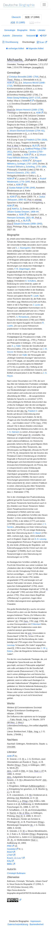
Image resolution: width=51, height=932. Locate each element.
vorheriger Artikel (16, 48)
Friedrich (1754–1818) (36, 140)
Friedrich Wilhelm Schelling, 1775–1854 (26, 167)
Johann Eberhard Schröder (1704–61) (26, 131)
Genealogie (9, 30)
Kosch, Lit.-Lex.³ (14, 858)
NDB (24, 161)
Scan (42, 42)
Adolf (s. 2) (17, 209)
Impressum (35, 921)
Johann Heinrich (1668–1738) (29, 110)
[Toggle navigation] (44, 4)
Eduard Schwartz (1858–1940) (28, 224)
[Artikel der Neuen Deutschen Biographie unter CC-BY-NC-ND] (14, 900)
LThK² (10, 855)
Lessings (11, 645)
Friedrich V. (33, 411)
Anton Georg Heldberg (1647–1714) (23, 98)
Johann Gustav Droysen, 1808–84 (23, 212)
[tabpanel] (25, 466)
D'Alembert (36, 624)
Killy (9, 861)
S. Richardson (22, 317)
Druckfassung (11, 42)
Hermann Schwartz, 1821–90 (20, 218)
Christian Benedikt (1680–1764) (24, 77)
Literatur (41, 30)
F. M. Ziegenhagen (22, 269)
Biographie (22, 30)
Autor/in (6, 36)
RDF (44, 36)
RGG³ (9, 852)
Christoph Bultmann (16, 873)
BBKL (10, 864)
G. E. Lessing (40, 539)
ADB (9, 83)
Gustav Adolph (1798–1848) (22, 188)
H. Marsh (37, 533)
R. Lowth (35, 296)
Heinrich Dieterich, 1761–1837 (21, 173)
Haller (24, 355)
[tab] (32, 17)
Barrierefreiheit (36, 924)
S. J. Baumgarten (23, 248)
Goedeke (11, 849)
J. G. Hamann (13, 432)
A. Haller (16, 346)
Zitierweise (17, 36)
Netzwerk (31, 36)
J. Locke (36, 305)
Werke (33, 30)
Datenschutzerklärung (18, 924)
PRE (9, 846)
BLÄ (34, 146)
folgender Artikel (36, 48)
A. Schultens (30, 281)
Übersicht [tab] (16, 17)
